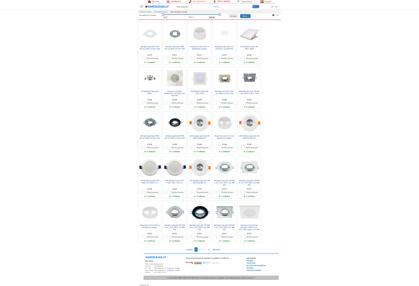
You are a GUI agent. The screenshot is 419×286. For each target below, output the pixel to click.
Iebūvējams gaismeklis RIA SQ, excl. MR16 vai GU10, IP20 (249, 92)
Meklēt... (245, 16)
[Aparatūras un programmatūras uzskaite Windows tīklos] (215, 262)
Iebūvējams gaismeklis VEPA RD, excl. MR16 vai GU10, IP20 (150, 48)
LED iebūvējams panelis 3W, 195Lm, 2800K (249, 48)
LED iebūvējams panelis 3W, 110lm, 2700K (199, 92)
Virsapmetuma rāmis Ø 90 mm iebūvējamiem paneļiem (199, 48)
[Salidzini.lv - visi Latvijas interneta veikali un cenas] (198, 262)
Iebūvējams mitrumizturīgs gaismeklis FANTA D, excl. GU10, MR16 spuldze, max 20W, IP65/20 (249, 228)
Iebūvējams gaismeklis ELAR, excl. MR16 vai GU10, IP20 (224, 92)
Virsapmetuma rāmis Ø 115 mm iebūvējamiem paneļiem (224, 137)
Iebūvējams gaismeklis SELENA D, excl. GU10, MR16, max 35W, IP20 (249, 182)
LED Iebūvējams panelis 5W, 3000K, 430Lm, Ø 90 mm (175, 181)
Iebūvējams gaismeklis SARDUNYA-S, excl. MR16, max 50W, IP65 (174, 93)
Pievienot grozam (153, 58)
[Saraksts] (277, 15)
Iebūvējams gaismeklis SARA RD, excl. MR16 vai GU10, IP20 (175, 48)
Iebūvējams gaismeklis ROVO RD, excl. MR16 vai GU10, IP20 (150, 137)
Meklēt (256, 6)
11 (209, 249)
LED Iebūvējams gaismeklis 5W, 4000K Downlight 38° (199, 137)
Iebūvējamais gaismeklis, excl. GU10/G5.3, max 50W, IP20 (224, 48)
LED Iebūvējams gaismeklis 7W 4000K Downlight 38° (199, 181)
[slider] (163, 14)
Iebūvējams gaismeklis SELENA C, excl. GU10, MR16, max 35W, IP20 (224, 182)
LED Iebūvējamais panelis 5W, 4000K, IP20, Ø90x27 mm (149, 181)
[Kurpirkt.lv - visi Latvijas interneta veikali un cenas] (207, 262)
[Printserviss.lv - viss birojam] (189, 262)
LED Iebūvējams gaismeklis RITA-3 (150, 92)
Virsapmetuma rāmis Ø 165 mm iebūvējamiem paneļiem (150, 226)
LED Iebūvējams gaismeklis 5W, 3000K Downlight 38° (249, 137)
